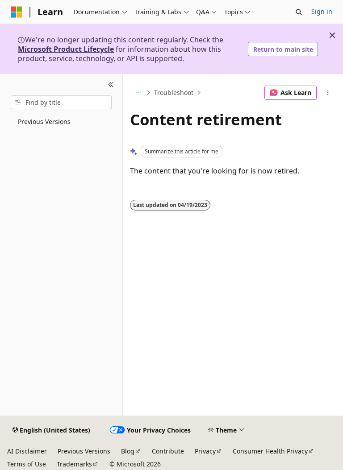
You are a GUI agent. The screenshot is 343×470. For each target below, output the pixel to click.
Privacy (205, 451)
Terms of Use (26, 464)
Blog (127, 451)
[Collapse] (111, 85)
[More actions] (328, 93)
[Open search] (299, 12)
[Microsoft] (16, 12)
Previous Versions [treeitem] (44, 121)
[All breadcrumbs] (138, 93)
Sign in (321, 11)
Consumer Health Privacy (270, 451)
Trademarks (74, 464)
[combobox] (61, 102)
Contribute (168, 451)
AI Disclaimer (27, 451)
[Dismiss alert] (332, 35)
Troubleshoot (173, 92)
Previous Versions (84, 451)
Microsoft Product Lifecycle (66, 49)
